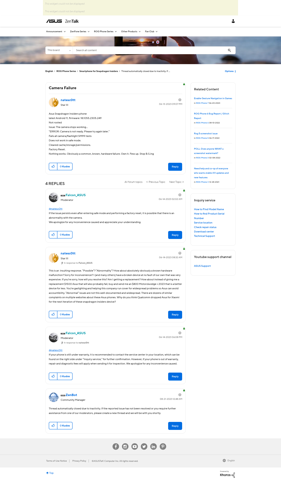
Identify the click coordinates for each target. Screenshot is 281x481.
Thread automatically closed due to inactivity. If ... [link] (145, 71)
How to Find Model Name (209, 209)
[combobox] (154, 50)
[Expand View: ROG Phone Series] (115, 31)
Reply (175, 166)
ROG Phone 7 (202, 103)
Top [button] (51, 473)
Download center (204, 231)
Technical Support (204, 236)
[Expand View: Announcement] (64, 31)
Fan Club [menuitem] (149, 31)
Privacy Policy (79, 461)
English (49, 71)
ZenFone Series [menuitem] (78, 31)
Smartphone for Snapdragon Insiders (98, 71)
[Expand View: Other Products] (139, 31)
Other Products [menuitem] (129, 31)
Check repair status (205, 227)
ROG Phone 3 (202, 158)
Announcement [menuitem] (54, 31)
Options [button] (229, 71)
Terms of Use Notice (56, 461)
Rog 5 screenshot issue (206, 133)
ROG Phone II (202, 182)
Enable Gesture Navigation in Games (213, 98)
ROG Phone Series (66, 71)
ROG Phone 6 (202, 123)
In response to (78, 263)
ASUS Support (202, 266)
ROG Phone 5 (202, 138)
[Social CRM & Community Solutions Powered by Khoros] (227, 474)
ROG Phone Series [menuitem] (103, 31)
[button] (53, 166)
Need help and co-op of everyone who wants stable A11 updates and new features (211, 173)
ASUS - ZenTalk (62, 21)
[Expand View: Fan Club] (156, 31)
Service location (203, 222)
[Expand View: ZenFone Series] (88, 31)
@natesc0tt (55, 208)
